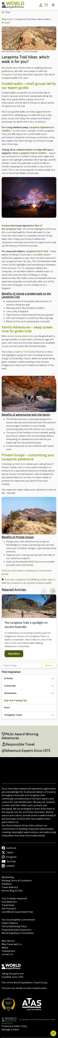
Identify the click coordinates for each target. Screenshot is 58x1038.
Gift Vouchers (9, 908)
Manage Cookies (10, 1029)
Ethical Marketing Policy (14, 926)
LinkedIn (10, 865)
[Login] (40, 5)
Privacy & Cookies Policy (14, 1026)
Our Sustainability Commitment (18, 919)
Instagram (11, 856)
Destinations (10, 693)
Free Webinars (9, 901)
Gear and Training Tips (15, 700)
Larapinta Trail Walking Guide (30, 579)
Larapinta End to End (37, 251)
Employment (8, 950)
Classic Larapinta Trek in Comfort (29, 153)
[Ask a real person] (53, 1033)
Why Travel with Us (12, 944)
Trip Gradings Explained (14, 898)
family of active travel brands (31, 988)
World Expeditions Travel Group (30, 982)
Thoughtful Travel (13, 715)
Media (5, 947)
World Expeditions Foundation (18, 933)
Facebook (11, 847)
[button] (52, 591)
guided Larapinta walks (39, 582)
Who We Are (8, 940)
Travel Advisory (10, 887)
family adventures (24, 336)
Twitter (10, 852)
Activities (8, 678)
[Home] (3, 12)
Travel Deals (8, 905)
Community (10, 685)
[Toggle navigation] (53, 5)
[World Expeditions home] (13, 5)
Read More (14, 653)
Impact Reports (10, 923)
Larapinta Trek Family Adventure (30, 351)
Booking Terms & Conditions (17, 880)
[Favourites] (46, 5)
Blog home (7, 19)
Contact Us (7, 954)
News (7, 707)
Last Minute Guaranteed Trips (17, 911)
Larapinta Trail (9, 74)
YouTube (11, 861)
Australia (9, 579)
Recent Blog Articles (12, 890)
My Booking (8, 877)
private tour (19, 463)
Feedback (7, 883)
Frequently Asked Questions (16, 929)
